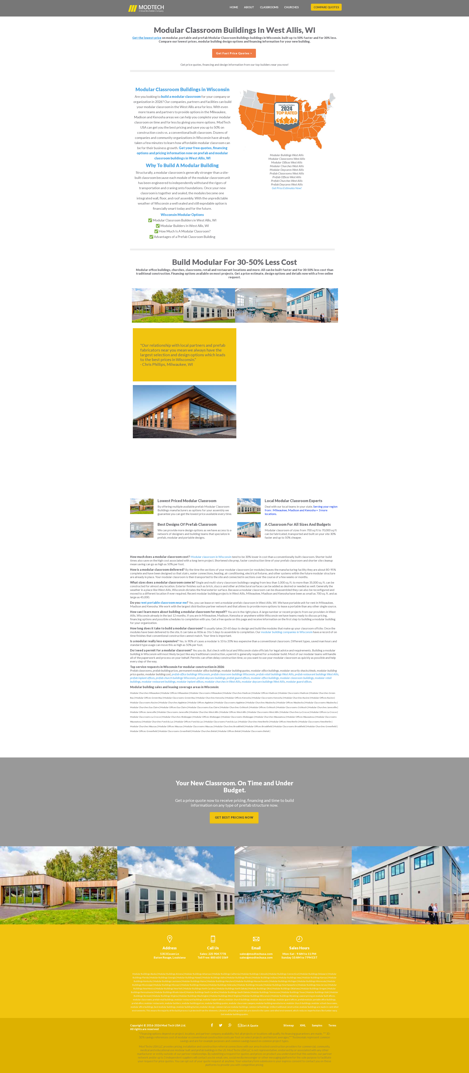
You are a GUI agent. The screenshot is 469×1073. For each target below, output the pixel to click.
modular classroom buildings (297, 677)
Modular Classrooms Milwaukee (206, 693)
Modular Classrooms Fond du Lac (221, 721)
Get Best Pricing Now (234, 817)
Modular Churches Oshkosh (234, 707)
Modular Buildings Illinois (239, 977)
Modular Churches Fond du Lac (158, 721)
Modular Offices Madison (264, 693)
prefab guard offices (238, 677)
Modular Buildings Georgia (163, 977)
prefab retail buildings (163, 999)
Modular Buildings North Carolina (200, 988)
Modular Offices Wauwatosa (301, 716)
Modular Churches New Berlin (254, 721)
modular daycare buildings (263, 999)
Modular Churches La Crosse (294, 712)
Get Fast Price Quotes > (234, 53)
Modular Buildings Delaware (313, 974)
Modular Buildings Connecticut (284, 974)
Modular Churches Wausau (143, 726)
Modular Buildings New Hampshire (280, 985)
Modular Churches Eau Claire (144, 707)
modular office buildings (265, 677)
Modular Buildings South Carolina (202, 992)
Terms (332, 1025)
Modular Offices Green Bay (148, 697)
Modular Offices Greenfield (143, 731)
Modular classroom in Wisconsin (211, 556)
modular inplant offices (190, 681)
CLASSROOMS (269, 7)
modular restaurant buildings (159, 681)
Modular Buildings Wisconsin (256, 996)
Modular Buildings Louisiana (167, 981)
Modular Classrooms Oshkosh (292, 707)
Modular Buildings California (226, 974)
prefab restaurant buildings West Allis (316, 674)
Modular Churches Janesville (322, 707)
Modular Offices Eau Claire (173, 707)
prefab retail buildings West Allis (275, 674)
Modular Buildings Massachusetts (252, 981)
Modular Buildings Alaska (144, 974)
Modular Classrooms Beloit (255, 731)
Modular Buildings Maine (194, 981)
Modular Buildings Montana (194, 985)
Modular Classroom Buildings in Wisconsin (182, 89)
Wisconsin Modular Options (182, 215)
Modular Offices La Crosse (324, 712)
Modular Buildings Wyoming (284, 996)
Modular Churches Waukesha (261, 702)
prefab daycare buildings (211, 677)
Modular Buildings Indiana (265, 977)
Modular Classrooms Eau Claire (203, 707)
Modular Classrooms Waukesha (321, 702)
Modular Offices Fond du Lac (189, 721)
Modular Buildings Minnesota (312, 981)
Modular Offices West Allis (233, 712)
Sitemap (288, 1025)
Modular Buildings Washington (194, 996)
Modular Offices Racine (322, 697)
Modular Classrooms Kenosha (267, 697)
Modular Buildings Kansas (314, 977)
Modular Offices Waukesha (290, 702)
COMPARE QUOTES (326, 7)
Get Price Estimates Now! (287, 188)
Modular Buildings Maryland (220, 981)
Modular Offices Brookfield (258, 726)
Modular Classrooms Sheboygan (238, 716)
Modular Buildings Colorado (254, 974)
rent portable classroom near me (164, 602)
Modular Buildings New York (169, 988)
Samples (317, 1025)
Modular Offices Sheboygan (206, 716)
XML (303, 1025)
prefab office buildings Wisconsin (191, 674)
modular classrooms (142, 999)
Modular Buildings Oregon (313, 988)
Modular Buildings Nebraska (222, 985)
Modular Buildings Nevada (250, 985)
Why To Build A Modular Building (182, 165)
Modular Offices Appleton (201, 702)
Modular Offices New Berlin (284, 721)
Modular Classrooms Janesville (173, 712)
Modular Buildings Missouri (167, 985)
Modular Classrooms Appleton (230, 702)
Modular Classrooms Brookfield (289, 726)
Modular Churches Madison (237, 693)
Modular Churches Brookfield (229, 726)
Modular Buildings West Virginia (225, 996)
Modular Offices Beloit (229, 731)
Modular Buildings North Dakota (232, 988)
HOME (234, 7)
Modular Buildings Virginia (165, 996)
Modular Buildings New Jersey (312, 985)
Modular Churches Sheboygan (177, 716)
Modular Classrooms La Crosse (145, 716)
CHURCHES (291, 7)
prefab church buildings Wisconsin (176, 677)
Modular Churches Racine (296, 697)
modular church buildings (237, 999)
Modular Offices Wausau (170, 726)
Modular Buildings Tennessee (265, 992)
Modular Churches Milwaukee (145, 693)
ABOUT (249, 7)
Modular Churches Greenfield (321, 726)
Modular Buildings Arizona (170, 974)
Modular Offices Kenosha (238, 697)
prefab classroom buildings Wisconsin (233, 674)
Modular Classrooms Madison (294, 693)
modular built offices (325, 996)
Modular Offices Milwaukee (175, 693)
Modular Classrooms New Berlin (315, 721)
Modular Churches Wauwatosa (270, 716)
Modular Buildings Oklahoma (286, 988)
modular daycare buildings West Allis (263, 681)
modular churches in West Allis (223, 681)
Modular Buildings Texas (293, 992)
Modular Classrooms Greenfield (175, 731)
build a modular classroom (181, 96)
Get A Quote (250, 1025)
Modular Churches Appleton (173, 702)
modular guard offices (298, 681)
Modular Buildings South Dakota (234, 992)
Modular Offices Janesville (143, 712)
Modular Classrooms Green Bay (179, 697)
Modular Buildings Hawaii (189, 977)
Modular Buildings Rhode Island (170, 992)
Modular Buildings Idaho (214, 977)
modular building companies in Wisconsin (287, 632)
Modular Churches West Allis (204, 712)
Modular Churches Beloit (204, 731)
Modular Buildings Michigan (283, 981)
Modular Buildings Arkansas (197, 974)
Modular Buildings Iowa (290, 977)
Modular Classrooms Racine (144, 702)
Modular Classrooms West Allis (263, 712)
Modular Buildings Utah (317, 992)
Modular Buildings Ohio (260, 988)
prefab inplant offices (142, 677)
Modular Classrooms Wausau (198, 726)
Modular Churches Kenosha (210, 697)
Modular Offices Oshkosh (262, 707)
